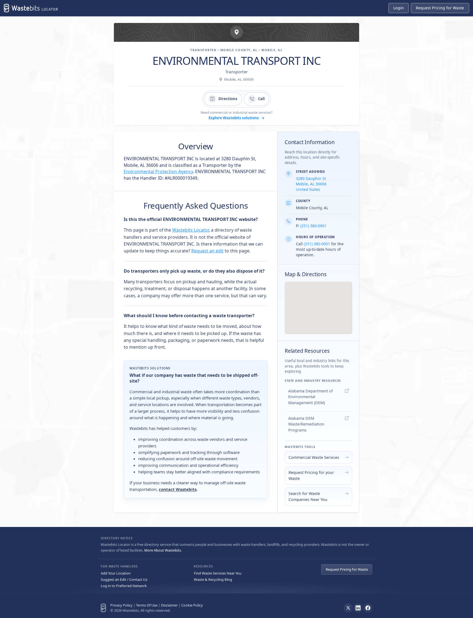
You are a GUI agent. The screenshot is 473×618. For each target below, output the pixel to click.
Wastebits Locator (190, 230)
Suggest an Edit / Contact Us (124, 579)
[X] (348, 608)
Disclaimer (169, 605)
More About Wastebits (162, 550)
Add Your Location (116, 573)
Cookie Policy (192, 605)
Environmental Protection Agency (158, 171)
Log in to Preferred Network (124, 585)
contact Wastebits (178, 489)
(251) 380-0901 (313, 225)
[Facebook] (368, 608)
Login (398, 7)
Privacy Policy (121, 605)
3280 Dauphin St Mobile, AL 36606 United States (311, 184)
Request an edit (207, 251)
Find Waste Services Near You (217, 573)
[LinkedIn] (358, 608)
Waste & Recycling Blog (213, 579)
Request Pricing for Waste (347, 569)
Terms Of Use (146, 605)
